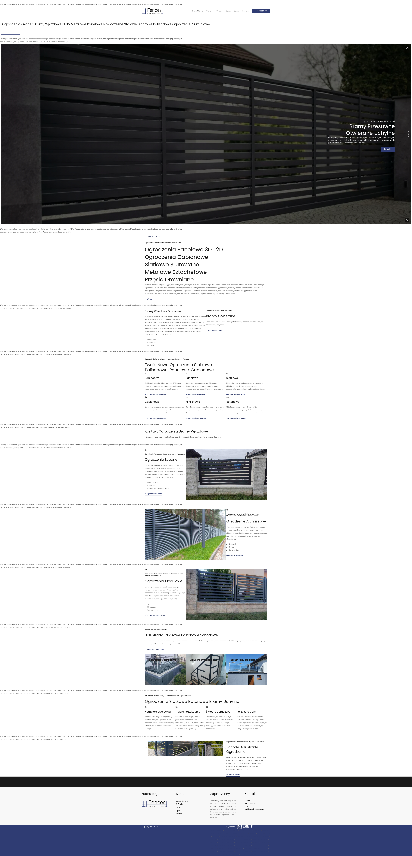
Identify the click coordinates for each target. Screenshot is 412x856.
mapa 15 (261, 833)
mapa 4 (235, 830)
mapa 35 (238, 842)
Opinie (228, 11)
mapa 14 (252, 833)
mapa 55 (230, 851)
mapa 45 (264, 845)
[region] (206, 134)
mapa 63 (252, 854)
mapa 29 (255, 839)
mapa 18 (224, 836)
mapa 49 (239, 848)
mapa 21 (249, 836)
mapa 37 (255, 842)
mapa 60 (226, 854)
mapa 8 (265, 830)
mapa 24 (213, 839)
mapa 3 (227, 830)
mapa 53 (213, 851)
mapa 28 (247, 839)
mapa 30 (264, 839)
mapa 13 (244, 833)
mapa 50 (248, 848)
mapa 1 (212, 830)
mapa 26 (230, 839)
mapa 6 (250, 830)
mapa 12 (236, 833)
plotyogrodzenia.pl (257, 809)
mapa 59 (264, 851)
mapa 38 (264, 842)
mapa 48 (230, 848)
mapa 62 (243, 854)
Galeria (236, 11)
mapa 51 (256, 848)
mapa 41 (230, 845)
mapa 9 (212, 833)
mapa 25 (222, 839)
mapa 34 (230, 842)
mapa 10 (220, 833)
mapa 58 (255, 851)
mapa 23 (265, 836)
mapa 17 (215, 836)
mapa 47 (222, 848)
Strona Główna (197, 11)
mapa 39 (213, 845)
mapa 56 (238, 851)
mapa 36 (247, 842)
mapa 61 (235, 854)
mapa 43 (247, 845)
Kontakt (245, 11)
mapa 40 (222, 845)
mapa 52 (264, 848)
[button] (261, 11)
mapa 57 (247, 851)
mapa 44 (255, 845)
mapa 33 (222, 842)
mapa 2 (220, 830)
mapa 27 (239, 839)
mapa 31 (213, 842)
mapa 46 (213, 848)
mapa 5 (242, 830)
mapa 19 (232, 836)
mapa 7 (258, 830)
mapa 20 (240, 836)
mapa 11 (228, 833)
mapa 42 (239, 845)
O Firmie (219, 11)
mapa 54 (222, 851)
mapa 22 (257, 836)
